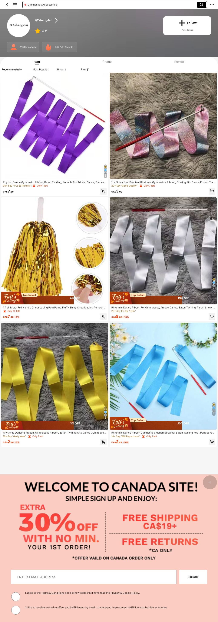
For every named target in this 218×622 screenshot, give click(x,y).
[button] (7, 4)
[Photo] (14, 47)
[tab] (35, 61)
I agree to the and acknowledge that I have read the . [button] (82, 592)
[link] (18, 25)
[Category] (15, 4)
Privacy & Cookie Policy (124, 592)
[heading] (95, 20)
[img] (54, 298)
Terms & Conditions (52, 592)
